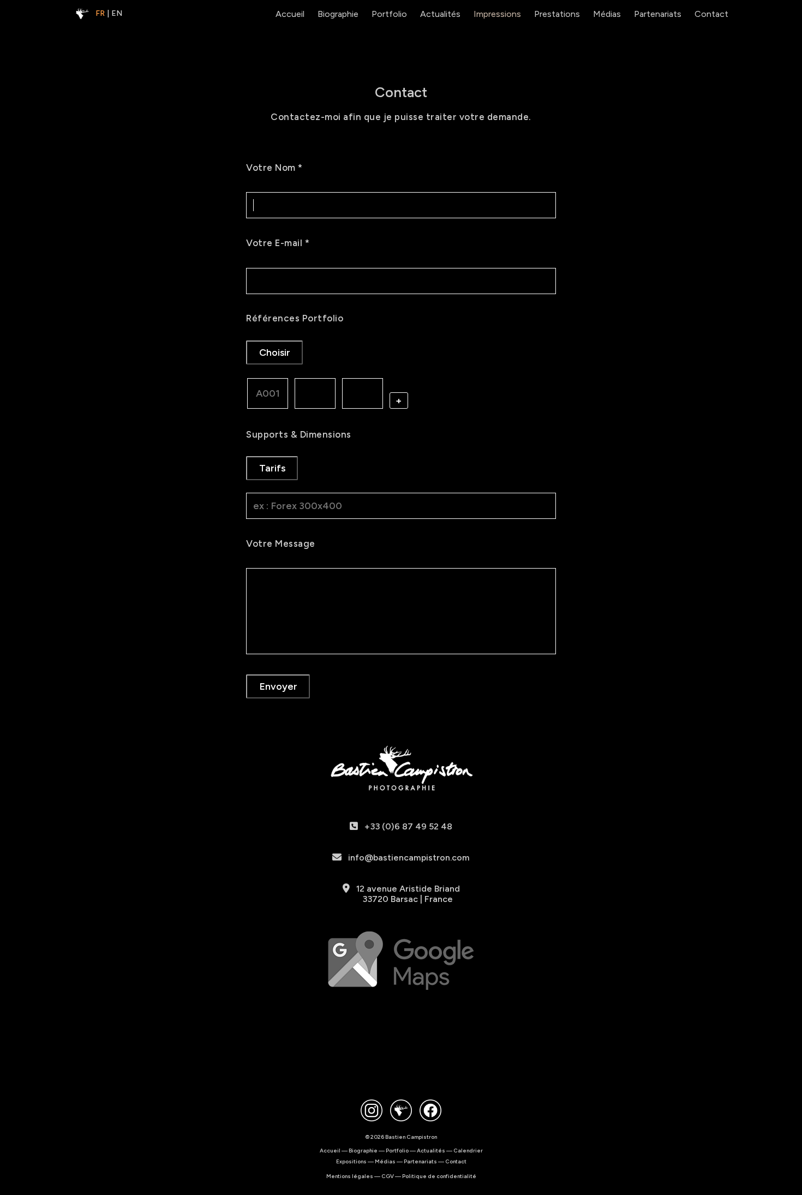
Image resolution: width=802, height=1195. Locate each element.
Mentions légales (349, 1176)
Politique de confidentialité (439, 1176)
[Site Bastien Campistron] (401, 1112)
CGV (387, 1176)
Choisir (274, 352)
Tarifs (272, 468)
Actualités (440, 14)
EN (116, 13)
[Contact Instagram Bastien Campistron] (371, 1112)
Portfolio (389, 14)
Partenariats (657, 14)
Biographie (338, 14)
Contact (711, 14)
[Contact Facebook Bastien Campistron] (430, 1112)
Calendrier (468, 1150)
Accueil (290, 14)
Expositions (351, 1161)
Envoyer (278, 686)
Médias (607, 14)
